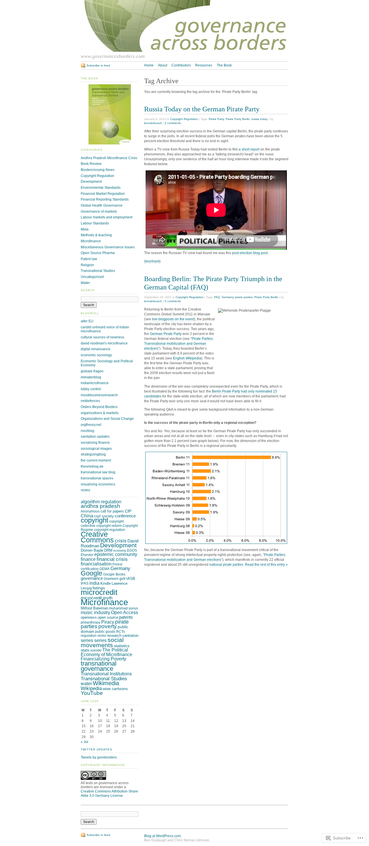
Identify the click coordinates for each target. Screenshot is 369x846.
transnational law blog (98, 472)
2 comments (173, 123)
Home (149, 65)
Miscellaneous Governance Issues (108, 247)
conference (125, 516)
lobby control (91, 389)
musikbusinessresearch (99, 395)
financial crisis (112, 559)
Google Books (114, 574)
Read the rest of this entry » (266, 565)
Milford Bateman (94, 608)
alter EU (87, 321)
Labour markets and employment (106, 217)
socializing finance (95, 443)
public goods (105, 632)
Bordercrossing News (97, 170)
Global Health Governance (102, 205)
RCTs (120, 632)
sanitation (130, 635)
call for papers (112, 511)
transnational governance (98, 666)
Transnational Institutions (106, 673)
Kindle (105, 583)
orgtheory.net (91, 425)
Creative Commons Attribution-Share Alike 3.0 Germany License (109, 793)
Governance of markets (99, 211)
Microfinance (91, 241)
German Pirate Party (166, 334)
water (86, 683)
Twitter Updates (96, 749)
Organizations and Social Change (107, 419)
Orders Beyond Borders (99, 407)
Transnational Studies (98, 271)
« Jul (84, 742)
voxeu (85, 490)
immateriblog (91, 377)
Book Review (91, 164)
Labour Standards (95, 223)
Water (85, 283)
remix (101, 636)
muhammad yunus (123, 608)
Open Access (124, 612)
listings (99, 588)
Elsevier (87, 555)
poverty (107, 626)
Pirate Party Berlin (238, 119)
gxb (122, 578)
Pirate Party (216, 119)
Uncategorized (92, 277)
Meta (85, 229)
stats (85, 650)
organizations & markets (99, 413)
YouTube (92, 693)
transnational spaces (97, 478)
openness (89, 617)
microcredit (99, 592)
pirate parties (244, 297)
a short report (249, 149)
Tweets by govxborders (99, 757)
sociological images (96, 449)
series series (94, 640)
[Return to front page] (184, 51)
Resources (203, 65)
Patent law (89, 259)
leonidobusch (153, 123)
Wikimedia (106, 683)
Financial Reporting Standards (105, 199)
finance (88, 559)
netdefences (90, 401)
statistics (121, 645)
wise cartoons (115, 688)
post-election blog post (250, 253)
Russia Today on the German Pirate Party (201, 109)
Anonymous (90, 511)
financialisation (96, 563)
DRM (108, 550)
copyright (94, 520)
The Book (224, 65)
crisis (121, 541)
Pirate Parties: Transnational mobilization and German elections (179, 343)
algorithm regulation (101, 501)
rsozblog (87, 431)
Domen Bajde (92, 550)
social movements (102, 642)
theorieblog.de (92, 466)
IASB (130, 578)
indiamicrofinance (95, 383)
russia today (259, 119)
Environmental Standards (101, 188)
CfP (128, 511)
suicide (95, 650)
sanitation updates (95, 437)
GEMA (104, 569)
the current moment (96, 460)
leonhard (152, 261)
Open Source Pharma (98, 253)
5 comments (173, 301)
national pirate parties (226, 565)
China (87, 515)
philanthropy (90, 622)
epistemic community (115, 554)
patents (126, 617)
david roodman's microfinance (104, 343)
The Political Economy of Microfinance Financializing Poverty (106, 654)
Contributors (181, 65)
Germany (228, 297)
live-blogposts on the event (173, 319)
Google (91, 573)
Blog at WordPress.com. (163, 836)
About (162, 65)
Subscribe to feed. (98, 835)
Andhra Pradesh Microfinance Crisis (109, 158)
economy (119, 550)
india (94, 583)
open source (108, 617)
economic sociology (96, 355)
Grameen (111, 579)
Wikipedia (91, 688)
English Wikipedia (187, 358)
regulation (89, 636)
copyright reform (109, 526)
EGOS (132, 550)
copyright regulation (109, 530)
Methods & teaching (96, 235)
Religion (87, 265)
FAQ (217, 297)
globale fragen (92, 371)
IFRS (85, 584)
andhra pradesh (100, 506)
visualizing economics (98, 484)
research (114, 635)
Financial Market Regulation (103, 194)
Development (91, 182)
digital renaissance (95, 349)
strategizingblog (93, 454)
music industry (95, 612)
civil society (104, 516)
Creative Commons (97, 537)
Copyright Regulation (184, 119)
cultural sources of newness (102, 337)
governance (92, 578)
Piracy (107, 622)
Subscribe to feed (98, 65)
